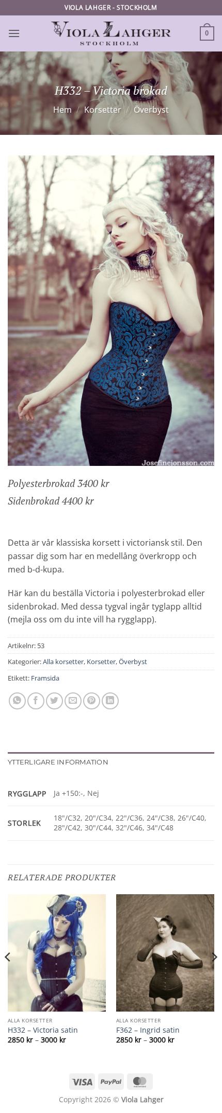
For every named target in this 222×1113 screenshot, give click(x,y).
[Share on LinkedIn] (110, 700)
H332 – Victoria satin (43, 1030)
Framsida (45, 678)
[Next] (214, 977)
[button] (14, 33)
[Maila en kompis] (73, 700)
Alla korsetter (63, 661)
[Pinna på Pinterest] (91, 700)
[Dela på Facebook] (35, 700)
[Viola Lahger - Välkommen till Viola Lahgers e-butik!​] (111, 33)
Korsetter (102, 109)
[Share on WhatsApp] (17, 700)
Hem (62, 109)
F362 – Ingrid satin (148, 1030)
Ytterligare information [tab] (58, 762)
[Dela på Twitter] (54, 700)
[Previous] (8, 977)
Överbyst (151, 109)
